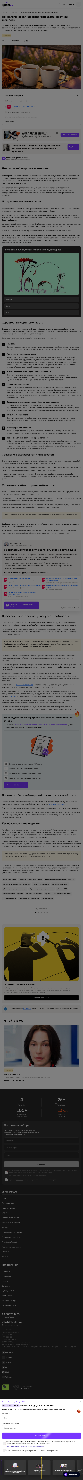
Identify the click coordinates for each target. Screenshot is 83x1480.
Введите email (6, 1413)
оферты (47, 1441)
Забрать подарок (41, 1435)
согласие (17, 1451)
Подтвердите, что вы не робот (10, 1423)
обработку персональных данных (39, 1443)
